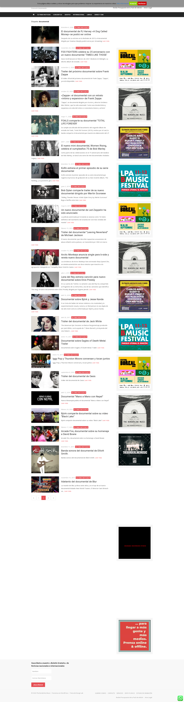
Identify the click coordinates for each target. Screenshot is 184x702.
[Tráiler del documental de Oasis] (45, 379)
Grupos (67, 15)
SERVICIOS (119, 693)
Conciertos (57, 15)
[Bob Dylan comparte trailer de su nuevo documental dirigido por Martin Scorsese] (45, 192)
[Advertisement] (132, 33)
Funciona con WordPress (60, 693)
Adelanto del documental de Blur (79, 481)
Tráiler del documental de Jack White (81, 321)
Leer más (105, 41)
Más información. (123, 3)
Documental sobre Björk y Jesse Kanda (82, 299)
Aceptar (133, 3)
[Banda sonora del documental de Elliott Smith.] (45, 459)
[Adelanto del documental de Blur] (45, 484)
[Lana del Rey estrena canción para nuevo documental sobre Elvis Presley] (45, 279)
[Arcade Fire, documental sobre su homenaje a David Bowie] (45, 434)
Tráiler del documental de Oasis (78, 376)
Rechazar (142, 3)
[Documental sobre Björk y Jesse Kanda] (45, 302)
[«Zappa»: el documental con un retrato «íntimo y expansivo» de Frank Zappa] (45, 98)
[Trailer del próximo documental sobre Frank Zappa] (45, 76)
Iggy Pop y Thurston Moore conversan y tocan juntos (81, 358)
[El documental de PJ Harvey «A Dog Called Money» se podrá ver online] (45, 34)
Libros (89, 15)
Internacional (78, 15)
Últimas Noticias (44, 15)
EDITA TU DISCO (130, 693)
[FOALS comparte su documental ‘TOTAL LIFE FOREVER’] (45, 124)
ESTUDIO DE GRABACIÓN (144, 693)
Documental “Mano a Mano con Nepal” (82, 396)
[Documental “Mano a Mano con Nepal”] (45, 398)
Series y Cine (99, 15)
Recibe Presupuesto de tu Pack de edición (127, 8)
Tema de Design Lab (76, 693)
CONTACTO (111, 693)
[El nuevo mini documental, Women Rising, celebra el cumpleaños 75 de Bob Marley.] (45, 148)
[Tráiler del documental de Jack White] (45, 324)
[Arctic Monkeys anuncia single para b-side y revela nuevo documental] (45, 257)
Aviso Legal (148, 8)
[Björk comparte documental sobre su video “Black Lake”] (45, 415)
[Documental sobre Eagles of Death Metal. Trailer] (45, 342)
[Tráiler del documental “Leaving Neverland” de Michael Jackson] (45, 234)
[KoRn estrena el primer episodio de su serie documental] (45, 170)
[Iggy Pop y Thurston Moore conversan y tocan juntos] (40, 361)
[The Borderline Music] (33, 14)
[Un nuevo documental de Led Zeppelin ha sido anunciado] (45, 214)
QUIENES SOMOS (100, 693)
